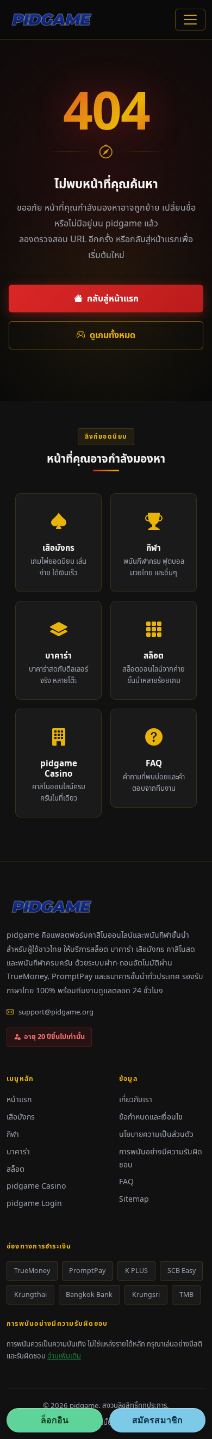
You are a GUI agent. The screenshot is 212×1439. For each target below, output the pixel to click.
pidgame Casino (36, 1185)
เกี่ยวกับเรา (135, 1099)
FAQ (126, 1181)
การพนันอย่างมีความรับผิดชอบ (160, 1158)
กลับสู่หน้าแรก (113, 298)
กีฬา (13, 1134)
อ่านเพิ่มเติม (64, 1356)
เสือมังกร (21, 1116)
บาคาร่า (18, 1151)
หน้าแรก (19, 1099)
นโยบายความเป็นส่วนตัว (156, 1134)
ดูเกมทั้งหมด (112, 335)
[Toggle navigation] (190, 19)
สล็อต (15, 1169)
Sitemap (134, 1199)
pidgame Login (34, 1203)
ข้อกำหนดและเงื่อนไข (151, 1116)
